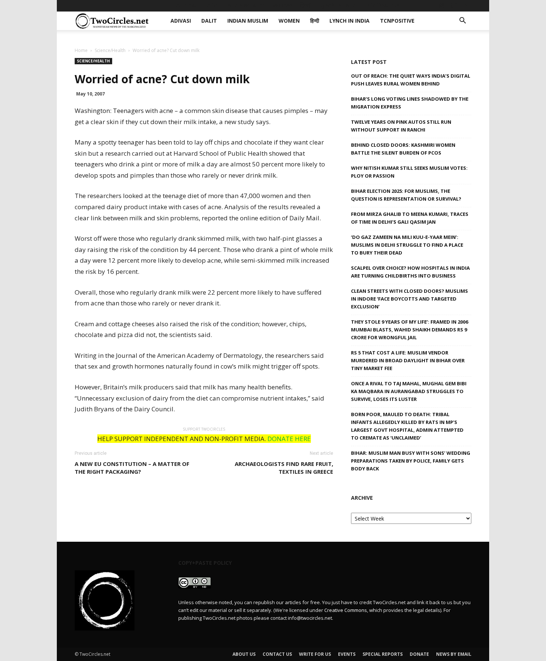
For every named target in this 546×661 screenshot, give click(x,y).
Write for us (315, 654)
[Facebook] (416, 5)
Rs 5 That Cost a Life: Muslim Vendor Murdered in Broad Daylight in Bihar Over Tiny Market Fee (408, 360)
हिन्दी (305, 5)
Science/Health (110, 50)
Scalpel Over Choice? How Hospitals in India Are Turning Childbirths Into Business (410, 272)
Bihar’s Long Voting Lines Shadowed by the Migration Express (409, 102)
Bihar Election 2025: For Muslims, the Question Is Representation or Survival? (406, 195)
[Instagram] (441, 5)
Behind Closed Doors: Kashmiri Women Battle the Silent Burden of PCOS (403, 149)
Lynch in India (337, 5)
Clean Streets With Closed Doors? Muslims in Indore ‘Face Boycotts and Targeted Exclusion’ (409, 299)
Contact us (277, 654)
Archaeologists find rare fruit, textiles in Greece (284, 467)
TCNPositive (381, 5)
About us (244, 654)
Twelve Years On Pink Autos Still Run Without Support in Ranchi (401, 126)
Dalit (211, 5)
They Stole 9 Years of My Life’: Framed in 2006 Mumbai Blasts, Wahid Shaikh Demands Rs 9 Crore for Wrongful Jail (409, 329)
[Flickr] (429, 5)
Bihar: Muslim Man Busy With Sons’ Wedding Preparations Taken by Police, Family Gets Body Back (410, 461)
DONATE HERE (289, 438)
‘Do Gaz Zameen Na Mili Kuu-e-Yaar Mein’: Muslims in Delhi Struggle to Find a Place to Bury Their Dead (407, 245)
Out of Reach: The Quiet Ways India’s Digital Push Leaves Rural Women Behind (410, 79)
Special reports (383, 654)
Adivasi (186, 5)
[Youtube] (465, 5)
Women (282, 5)
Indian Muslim (245, 5)
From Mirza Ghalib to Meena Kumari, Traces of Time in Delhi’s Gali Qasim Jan (409, 218)
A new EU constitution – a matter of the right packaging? (132, 467)
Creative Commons (345, 610)
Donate (419, 654)
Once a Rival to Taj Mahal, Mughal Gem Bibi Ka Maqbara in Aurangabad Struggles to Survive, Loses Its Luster (409, 391)
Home (81, 50)
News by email (453, 654)
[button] (462, 21)
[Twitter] (453, 5)
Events (346, 654)
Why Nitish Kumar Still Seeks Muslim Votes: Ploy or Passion (409, 172)
